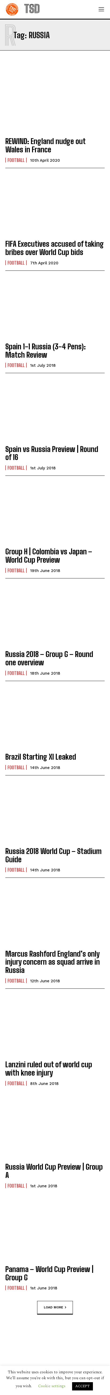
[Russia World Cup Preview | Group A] (55, 1127)
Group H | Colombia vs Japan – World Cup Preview (48, 555)
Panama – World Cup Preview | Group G (49, 1273)
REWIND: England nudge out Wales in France (45, 145)
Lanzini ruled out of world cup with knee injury (48, 1068)
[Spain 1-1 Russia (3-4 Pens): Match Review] (55, 307)
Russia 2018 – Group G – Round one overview (49, 658)
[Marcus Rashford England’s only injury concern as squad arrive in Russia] (55, 914)
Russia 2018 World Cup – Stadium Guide (53, 855)
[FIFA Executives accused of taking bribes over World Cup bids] (55, 204)
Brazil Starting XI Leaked (40, 756)
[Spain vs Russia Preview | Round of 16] (55, 409)
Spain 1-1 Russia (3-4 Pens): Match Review (45, 350)
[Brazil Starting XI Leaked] (55, 717)
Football (16, 160)
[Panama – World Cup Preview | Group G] (55, 1230)
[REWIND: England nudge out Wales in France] (55, 102)
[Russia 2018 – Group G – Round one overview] (55, 615)
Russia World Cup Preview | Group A (54, 1171)
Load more (53, 1307)
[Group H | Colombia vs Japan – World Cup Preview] (55, 512)
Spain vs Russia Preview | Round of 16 (51, 453)
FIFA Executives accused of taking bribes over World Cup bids (54, 248)
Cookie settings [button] (51, 1386)
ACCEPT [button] (82, 1386)
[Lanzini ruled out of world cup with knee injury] (55, 1025)
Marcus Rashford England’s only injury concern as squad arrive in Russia (52, 962)
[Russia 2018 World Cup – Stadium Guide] (55, 812)
